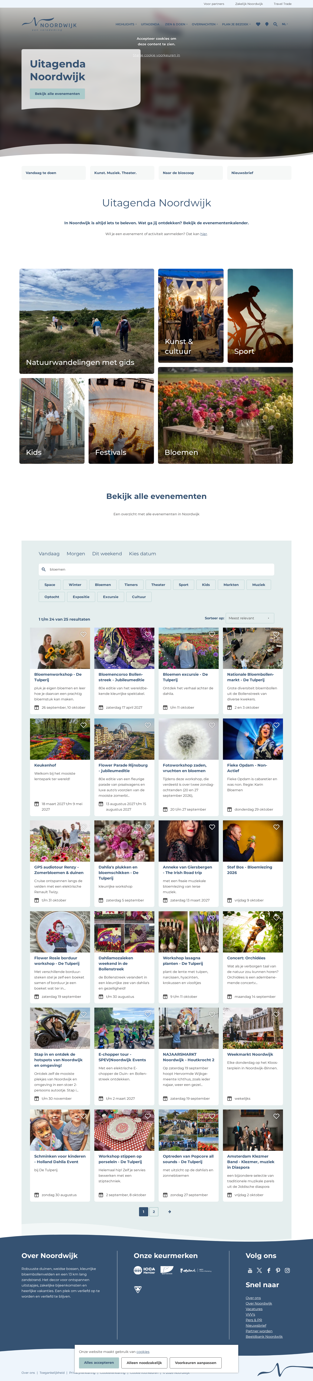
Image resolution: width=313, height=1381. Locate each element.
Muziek (258, 585)
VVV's (250, 1314)
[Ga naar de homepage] (49, 24)
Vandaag (49, 554)
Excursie (110, 597)
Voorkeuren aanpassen (195, 1363)
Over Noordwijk (259, 1303)
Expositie (81, 597)
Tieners (131, 585)
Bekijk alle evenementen (57, 94)
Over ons (253, 1298)
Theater (158, 585)
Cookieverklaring (112, 1373)
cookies (142, 1352)
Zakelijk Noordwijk (249, 4)
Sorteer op (214, 618)
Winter (75, 585)
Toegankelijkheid (52, 1373)
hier (203, 234)
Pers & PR (254, 1320)
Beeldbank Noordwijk (264, 1337)
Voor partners (214, 4)
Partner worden (259, 1331)
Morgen (76, 554)
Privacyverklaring (82, 1373)
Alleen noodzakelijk (144, 1363)
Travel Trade (282, 4)
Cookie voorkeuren (144, 1373)
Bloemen (103, 585)
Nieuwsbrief (256, 1326)
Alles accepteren (99, 1363)
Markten (231, 585)
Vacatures (254, 1309)
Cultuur (139, 597)
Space (50, 585)
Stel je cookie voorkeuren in (156, 55)
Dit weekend (107, 554)
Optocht (52, 597)
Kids (206, 585)
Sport (183, 585)
